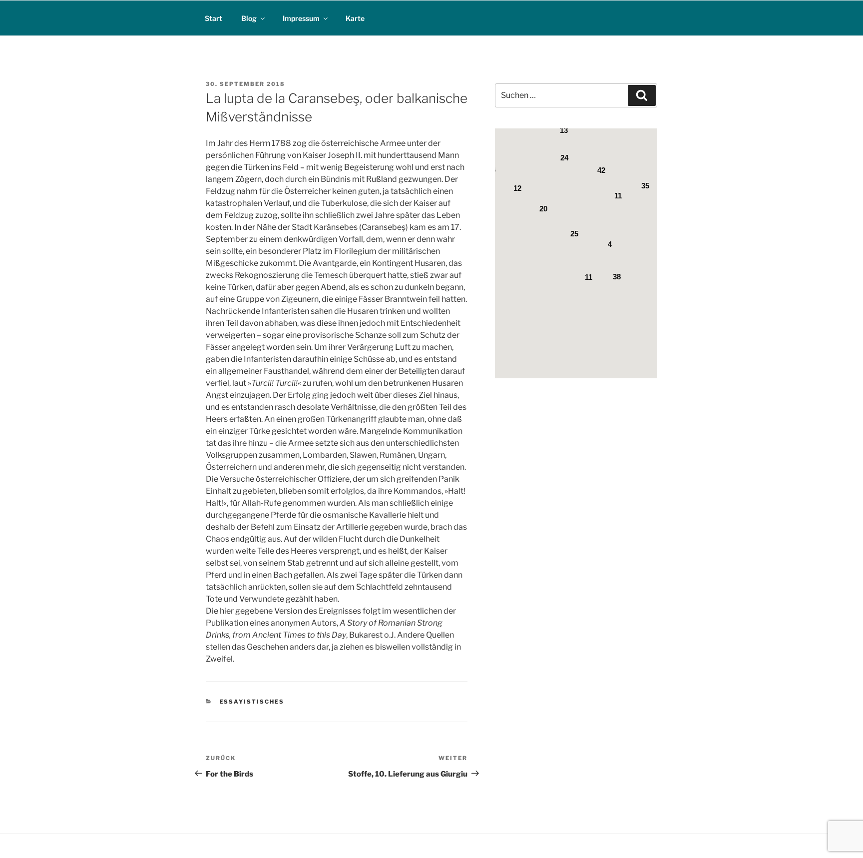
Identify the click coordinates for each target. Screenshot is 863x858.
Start (213, 18)
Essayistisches (252, 701)
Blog (249, 18)
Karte (355, 18)
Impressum (301, 18)
